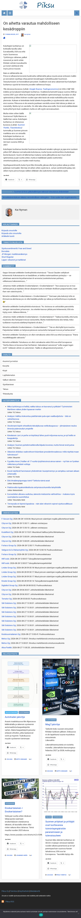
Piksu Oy (5, 891)
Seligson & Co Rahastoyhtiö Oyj (15, 550)
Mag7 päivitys (52, 724)
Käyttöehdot (24, 891)
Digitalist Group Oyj (10, 585)
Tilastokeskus (15, 127)
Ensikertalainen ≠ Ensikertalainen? (39, 285)
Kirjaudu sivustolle (9, 230)
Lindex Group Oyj (9, 567)
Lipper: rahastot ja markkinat (14, 259)
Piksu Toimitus (61, 875)
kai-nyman (27, 34)
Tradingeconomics (50, 89)
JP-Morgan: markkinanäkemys (14, 254)
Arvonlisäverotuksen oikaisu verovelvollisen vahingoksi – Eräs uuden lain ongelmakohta (40, 197)
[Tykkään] (4, 37)
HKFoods (5, 558)
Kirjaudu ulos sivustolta (11, 233)
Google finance (35, 89)
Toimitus (13, 891)
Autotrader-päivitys (15, 717)
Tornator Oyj (7, 598)
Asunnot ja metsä (10, 361)
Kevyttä (6, 366)
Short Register (8, 257)
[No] (78, 913)
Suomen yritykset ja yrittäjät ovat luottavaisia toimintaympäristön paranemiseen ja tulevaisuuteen (59, 828)
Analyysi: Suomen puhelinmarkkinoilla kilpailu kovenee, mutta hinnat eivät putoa (40, 445)
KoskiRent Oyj (7, 532)
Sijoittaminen (8, 384)
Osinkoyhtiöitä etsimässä (35, 272)
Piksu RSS (10, 901)
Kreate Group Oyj (9, 581)
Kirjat (5, 370)
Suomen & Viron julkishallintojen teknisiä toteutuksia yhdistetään (41, 191)
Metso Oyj (6, 638)
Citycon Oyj (6, 523)
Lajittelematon (9, 375)
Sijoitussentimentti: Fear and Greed (16, 248)
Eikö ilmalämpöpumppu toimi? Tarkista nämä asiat (28, 480)
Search (76, 13)
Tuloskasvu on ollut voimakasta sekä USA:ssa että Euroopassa (45, 334)
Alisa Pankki (7, 647)
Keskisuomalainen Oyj (11, 634)
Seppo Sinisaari (21, 759)
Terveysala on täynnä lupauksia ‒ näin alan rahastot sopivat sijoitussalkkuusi (39, 503)
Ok (41, 915)
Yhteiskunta (8, 393)
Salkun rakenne (9, 380)
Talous (5, 389)
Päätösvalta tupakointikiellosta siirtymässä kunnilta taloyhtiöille (34, 487)
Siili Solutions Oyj (9, 603)
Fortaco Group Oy (9, 545)
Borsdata (5, 251)
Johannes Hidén (21, 855)
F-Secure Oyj (7, 519)
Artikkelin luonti (8, 236)
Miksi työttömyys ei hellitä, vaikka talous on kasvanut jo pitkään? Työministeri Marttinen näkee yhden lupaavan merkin (39, 408)
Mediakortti (35, 891)
